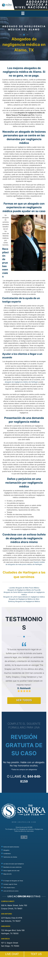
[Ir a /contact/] (24, 853)
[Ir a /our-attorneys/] (24, 850)
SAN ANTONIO (6, 914)
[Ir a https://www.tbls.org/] (24, 884)
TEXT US (36, 954)
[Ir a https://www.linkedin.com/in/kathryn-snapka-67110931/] (25, 837)
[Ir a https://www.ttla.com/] (24, 887)
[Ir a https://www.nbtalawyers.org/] (24, 891)
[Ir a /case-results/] (24, 867)
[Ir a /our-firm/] (24, 847)
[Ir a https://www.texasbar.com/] (24, 880)
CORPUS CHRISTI (7, 901)
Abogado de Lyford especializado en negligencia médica (24, 597)
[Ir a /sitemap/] (24, 874)
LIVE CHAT (12, 954)
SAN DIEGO (5, 939)
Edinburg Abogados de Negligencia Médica (24, 601)
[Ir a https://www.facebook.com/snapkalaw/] (22, 837)
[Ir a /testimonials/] (24, 857)
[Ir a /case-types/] (24, 864)
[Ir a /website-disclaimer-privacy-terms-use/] (24, 870)
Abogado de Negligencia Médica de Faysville (24, 590)
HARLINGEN (5, 926)
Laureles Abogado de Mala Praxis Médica (24, 588)
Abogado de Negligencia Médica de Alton (24, 599)
